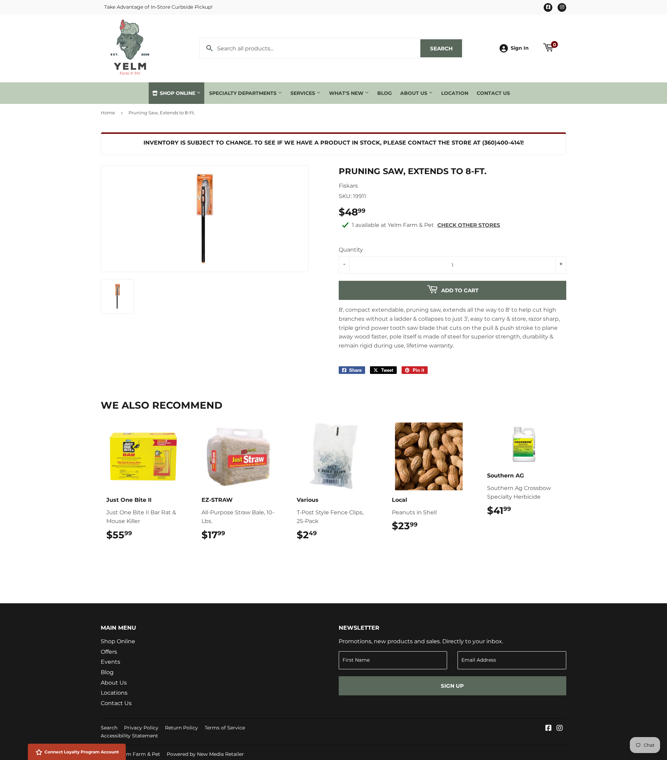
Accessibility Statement (129, 735)
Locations (114, 692)
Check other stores (468, 225)
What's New (347, 93)
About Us (414, 93)
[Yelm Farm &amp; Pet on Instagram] (560, 728)
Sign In (520, 48)
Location (454, 93)
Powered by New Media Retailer (205, 754)
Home (108, 112)
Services (303, 93)
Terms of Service (225, 727)
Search (446, 48)
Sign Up (452, 686)
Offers (109, 651)
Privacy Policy (141, 727)
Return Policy (181, 727)
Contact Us (493, 93)
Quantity (351, 249)
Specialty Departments (243, 93)
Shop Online (177, 93)
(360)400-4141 (502, 142)
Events (110, 662)
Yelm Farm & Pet (139, 754)
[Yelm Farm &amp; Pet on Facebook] (548, 728)
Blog (384, 93)
